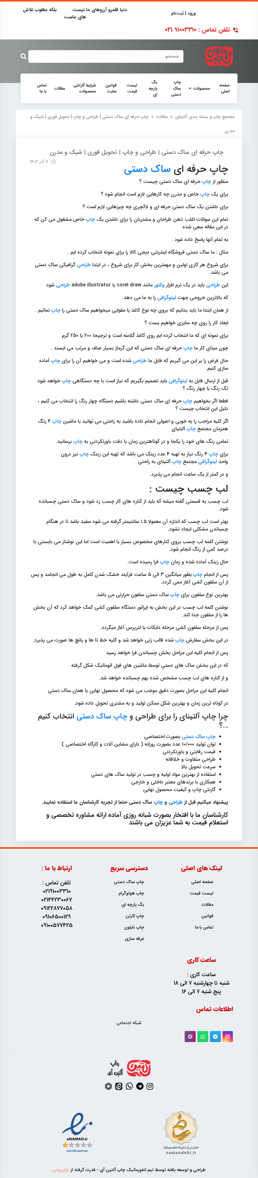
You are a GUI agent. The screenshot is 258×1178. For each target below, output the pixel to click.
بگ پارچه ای (153, 88)
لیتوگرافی (166, 298)
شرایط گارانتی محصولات (84, 88)
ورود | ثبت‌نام (183, 13)
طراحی (84, 265)
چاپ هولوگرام (131, 893)
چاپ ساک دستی (176, 88)
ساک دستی (147, 169)
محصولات (202, 88)
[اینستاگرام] (227, 1036)
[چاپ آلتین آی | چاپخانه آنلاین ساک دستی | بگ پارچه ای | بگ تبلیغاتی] (219, 56)
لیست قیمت (131, 88)
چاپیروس (60, 1169)
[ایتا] (118, 1086)
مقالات (59, 88)
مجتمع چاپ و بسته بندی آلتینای (204, 116)
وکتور (159, 285)
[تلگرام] (215, 1036)
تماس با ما (42, 88)
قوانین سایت (111, 88)
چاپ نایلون (134, 927)
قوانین (207, 916)
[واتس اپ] (202, 1036)
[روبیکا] (190, 1036)
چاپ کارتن (135, 916)
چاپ (206, 181)
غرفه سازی (134, 938)
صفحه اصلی (224, 88)
